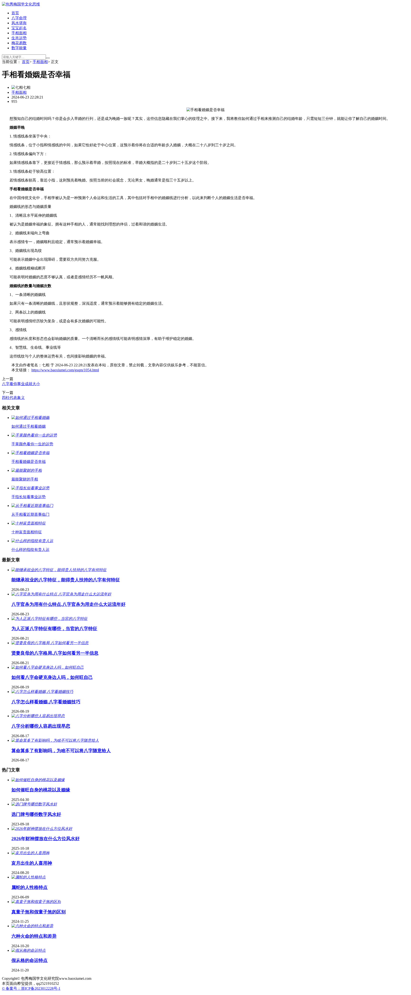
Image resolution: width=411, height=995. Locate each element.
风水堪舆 (19, 23)
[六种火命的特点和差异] (32, 926)
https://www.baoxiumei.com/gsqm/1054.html (65, 370)
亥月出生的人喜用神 (31, 863)
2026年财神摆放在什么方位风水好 (45, 838)
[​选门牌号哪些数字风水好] (34, 804)
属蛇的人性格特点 (29, 887)
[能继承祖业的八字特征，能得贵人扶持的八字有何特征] (59, 570)
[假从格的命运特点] (28, 950)
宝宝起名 (19, 28)
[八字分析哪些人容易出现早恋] (38, 716)
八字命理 (19, 18)
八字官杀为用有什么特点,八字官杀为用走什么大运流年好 (68, 604)
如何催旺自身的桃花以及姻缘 (40, 789)
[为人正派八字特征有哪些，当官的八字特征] (49, 619)
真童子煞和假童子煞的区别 (38, 911)
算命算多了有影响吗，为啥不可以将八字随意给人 (61, 750)
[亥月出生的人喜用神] (30, 853)
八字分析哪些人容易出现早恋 (40, 726)
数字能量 (19, 48)
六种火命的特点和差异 (34, 936)
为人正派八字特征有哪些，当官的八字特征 (54, 628)
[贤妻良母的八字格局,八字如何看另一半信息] (49, 643)
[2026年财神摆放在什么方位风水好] (41, 829)
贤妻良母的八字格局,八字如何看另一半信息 (54, 653)
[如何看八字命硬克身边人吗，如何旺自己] (47, 667)
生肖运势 (19, 38)
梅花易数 (19, 43)
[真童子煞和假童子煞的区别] (36, 902)
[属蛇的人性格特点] (28, 877)
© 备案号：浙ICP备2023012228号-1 (31, 988)
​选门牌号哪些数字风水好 (36, 814)
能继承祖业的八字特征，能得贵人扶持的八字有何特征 (65, 579)
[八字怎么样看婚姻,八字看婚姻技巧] (42, 692)
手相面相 (19, 33)
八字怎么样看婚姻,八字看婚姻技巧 (45, 701)
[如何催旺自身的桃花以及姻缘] (38, 780)
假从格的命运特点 (29, 960)
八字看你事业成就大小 (21, 384)
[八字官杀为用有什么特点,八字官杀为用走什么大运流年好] (61, 594)
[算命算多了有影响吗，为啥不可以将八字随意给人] (55, 740)
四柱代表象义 (13, 398)
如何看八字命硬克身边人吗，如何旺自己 (52, 677)
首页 (15, 13)
